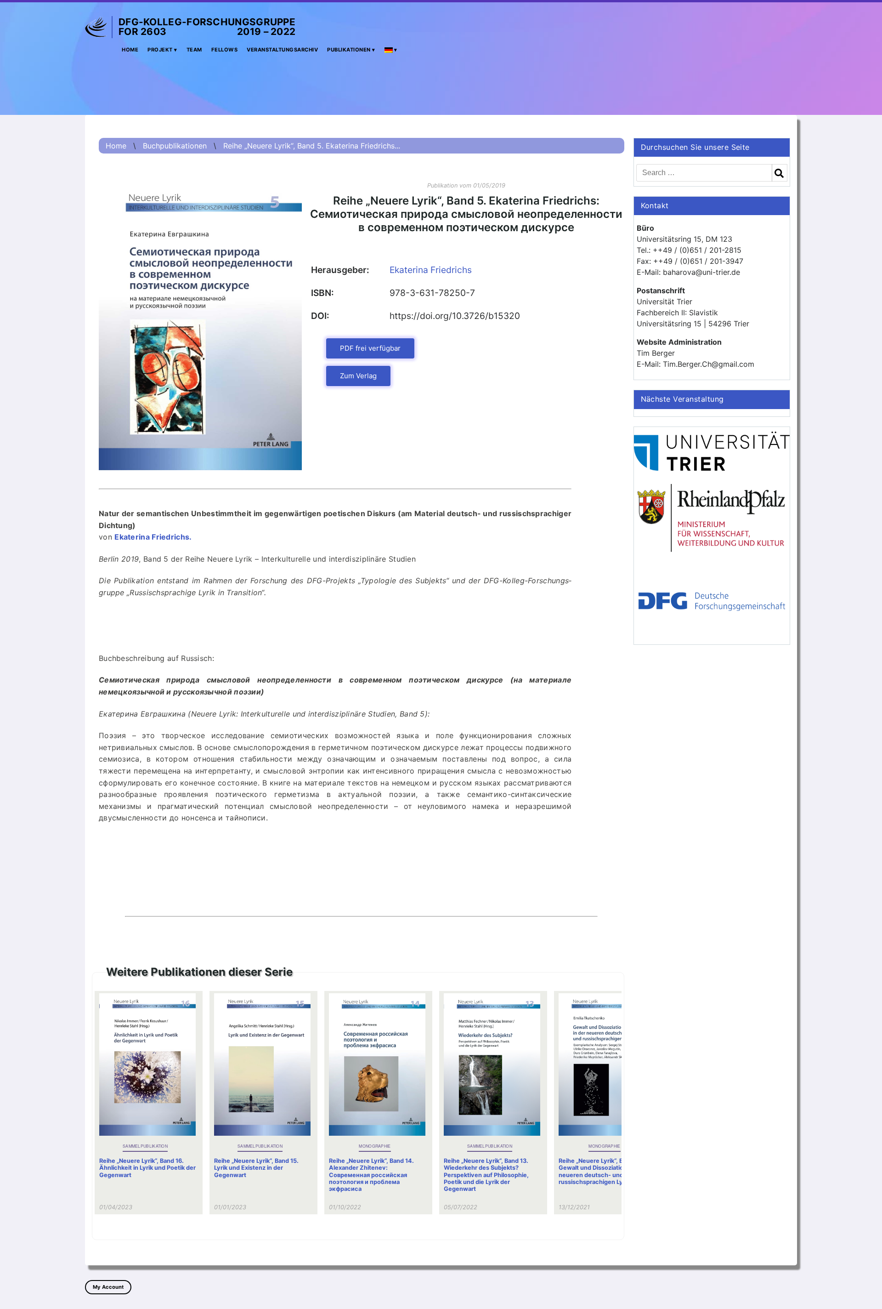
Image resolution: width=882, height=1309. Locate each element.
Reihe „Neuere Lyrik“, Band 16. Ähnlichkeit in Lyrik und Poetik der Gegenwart (147, 1167)
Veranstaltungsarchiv (282, 49)
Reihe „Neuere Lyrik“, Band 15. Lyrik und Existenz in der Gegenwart (256, 1167)
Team (194, 49)
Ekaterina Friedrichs (431, 269)
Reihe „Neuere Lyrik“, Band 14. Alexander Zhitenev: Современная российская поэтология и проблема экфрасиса (371, 1174)
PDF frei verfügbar (370, 348)
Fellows (224, 49)
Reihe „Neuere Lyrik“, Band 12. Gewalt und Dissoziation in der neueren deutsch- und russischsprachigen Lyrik (602, 1171)
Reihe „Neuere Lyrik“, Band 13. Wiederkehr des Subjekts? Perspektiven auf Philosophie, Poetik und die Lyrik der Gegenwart (486, 1174)
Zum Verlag (358, 375)
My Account (108, 1287)
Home (130, 49)
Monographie (374, 1146)
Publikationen (349, 49)
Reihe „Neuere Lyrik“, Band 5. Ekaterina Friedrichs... (311, 145)
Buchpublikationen (175, 145)
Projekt (160, 49)
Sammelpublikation (145, 1146)
